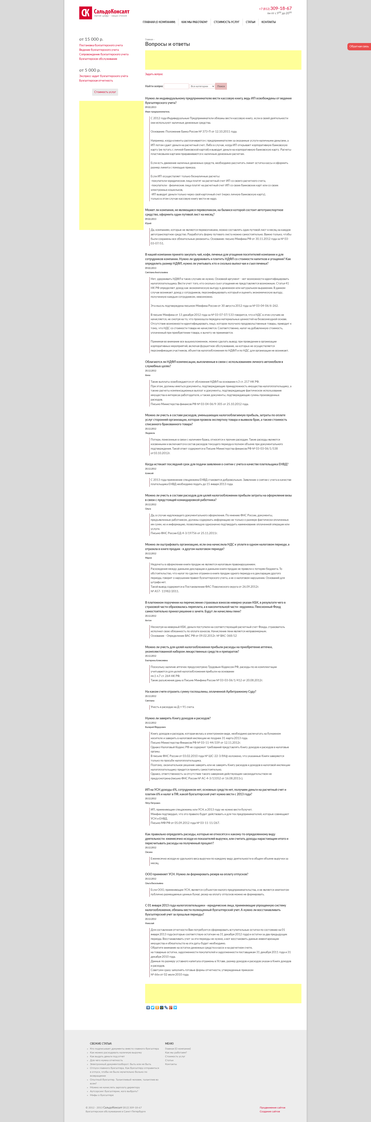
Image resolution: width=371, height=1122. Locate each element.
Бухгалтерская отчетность (96, 80)
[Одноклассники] (157, 1007)
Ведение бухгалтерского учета (99, 50)
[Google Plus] (171, 1007)
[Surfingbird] (175, 1007)
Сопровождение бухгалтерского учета (103, 54)
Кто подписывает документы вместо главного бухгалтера (124, 1048)
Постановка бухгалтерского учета (101, 45)
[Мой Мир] (162, 1007)
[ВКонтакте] (148, 1007)
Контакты (269, 22)
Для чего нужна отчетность (106, 1060)
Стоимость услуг (227, 22)
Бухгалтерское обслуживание (98, 59)
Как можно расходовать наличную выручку (116, 1052)
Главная (149, 39)
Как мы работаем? (194, 22)
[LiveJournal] (166, 1007)
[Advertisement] (223, 60)
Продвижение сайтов (272, 1107)
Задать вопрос (154, 74)
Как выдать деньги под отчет (107, 1056)
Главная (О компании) (159, 22)
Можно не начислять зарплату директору (115, 1087)
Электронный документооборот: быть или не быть (120, 1064)
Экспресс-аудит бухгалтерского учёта (103, 76)
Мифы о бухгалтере (102, 1095)
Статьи (250, 22)
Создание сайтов (270, 1111)
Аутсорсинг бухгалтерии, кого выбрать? (114, 1091)
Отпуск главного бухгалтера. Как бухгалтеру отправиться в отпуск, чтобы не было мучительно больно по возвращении (124, 1072)
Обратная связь (359, 46)
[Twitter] (153, 1007)
